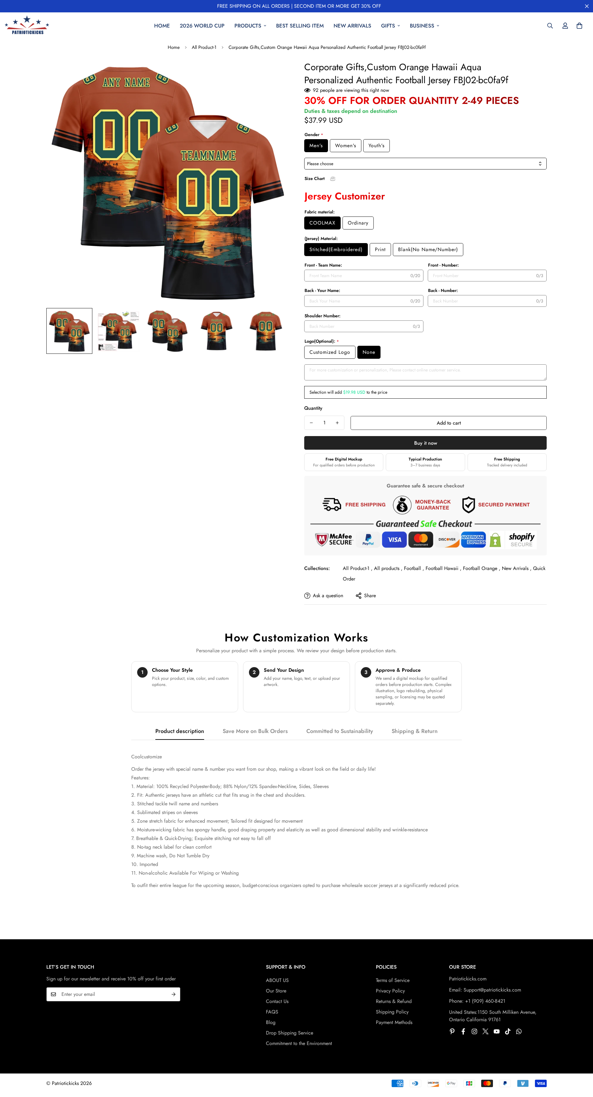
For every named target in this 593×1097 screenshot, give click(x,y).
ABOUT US (277, 980)
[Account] (565, 26)
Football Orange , (481, 568)
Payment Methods (394, 1022)
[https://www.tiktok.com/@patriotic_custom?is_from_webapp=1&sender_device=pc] (508, 1031)
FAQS (272, 1011)
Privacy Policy (390, 990)
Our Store (276, 990)
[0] (579, 26)
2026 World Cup (202, 25)
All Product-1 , (357, 568)
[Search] (550, 25)
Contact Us (277, 1001)
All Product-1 (204, 47)
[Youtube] (497, 1031)
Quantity (313, 408)
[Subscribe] (173, 994)
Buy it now (425, 443)
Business (422, 25)
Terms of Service (393, 980)
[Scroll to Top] (581, 1063)
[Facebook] (463, 1031)
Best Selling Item (300, 25)
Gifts (388, 25)
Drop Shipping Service (289, 1032)
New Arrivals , (517, 568)
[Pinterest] (452, 1031)
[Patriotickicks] (27, 25)
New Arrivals (352, 25)
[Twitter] (485, 1031)
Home (162, 25)
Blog (270, 1022)
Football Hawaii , (443, 568)
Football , (414, 568)
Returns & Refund (394, 1001)
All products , (388, 568)
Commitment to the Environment (299, 1043)
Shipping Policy (392, 1011)
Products (247, 25)
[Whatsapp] (519, 1031)
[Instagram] (474, 1031)
